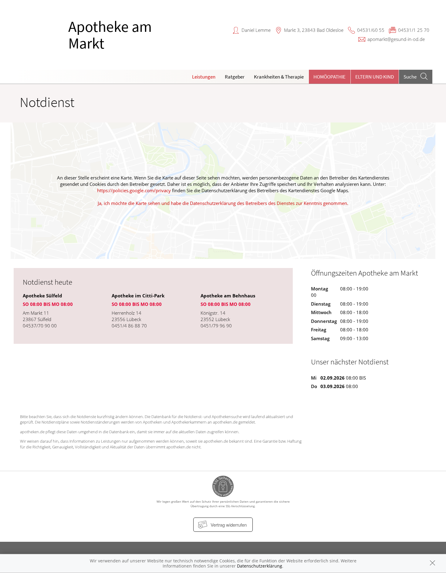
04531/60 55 (370, 30)
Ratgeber (235, 76)
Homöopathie (329, 76)
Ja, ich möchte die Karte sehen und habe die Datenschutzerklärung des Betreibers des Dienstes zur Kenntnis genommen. (223, 203)
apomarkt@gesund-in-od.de (396, 39)
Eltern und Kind (374, 76)
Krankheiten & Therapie (279, 76)
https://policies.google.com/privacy (134, 190)
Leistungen (203, 76)
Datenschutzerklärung (259, 566)
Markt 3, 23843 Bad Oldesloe (313, 30)
